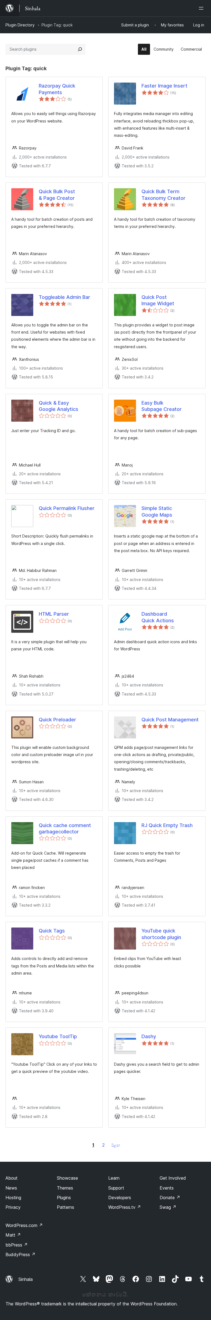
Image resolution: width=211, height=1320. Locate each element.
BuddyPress (20, 1254)
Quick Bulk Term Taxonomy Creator (163, 195)
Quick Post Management (170, 719)
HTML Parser (54, 614)
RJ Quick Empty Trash (167, 825)
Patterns (65, 1207)
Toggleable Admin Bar (64, 297)
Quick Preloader (57, 719)
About (11, 1178)
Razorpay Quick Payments (57, 89)
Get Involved (173, 1178)
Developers (119, 1197)
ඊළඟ (115, 1145)
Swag (168, 1207)
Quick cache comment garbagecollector (65, 828)
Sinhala (25, 1279)
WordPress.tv (124, 1207)
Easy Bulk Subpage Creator (161, 406)
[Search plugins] (79, 49)
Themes (65, 1188)
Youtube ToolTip (58, 1036)
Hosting (13, 1197)
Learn (114, 1178)
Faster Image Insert (164, 86)
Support (116, 1188)
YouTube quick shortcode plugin (161, 934)
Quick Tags (52, 931)
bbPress (16, 1245)
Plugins (64, 1197)
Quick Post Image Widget (157, 300)
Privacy (13, 1207)
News (11, 1188)
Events (167, 1188)
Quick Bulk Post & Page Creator (57, 195)
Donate (170, 1197)
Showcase (67, 1178)
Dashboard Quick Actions (157, 617)
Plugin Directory (20, 25)
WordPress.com (24, 1225)
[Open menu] (202, 8)
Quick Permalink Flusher (67, 508)
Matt (13, 1235)
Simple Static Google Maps (156, 511)
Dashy (148, 1036)
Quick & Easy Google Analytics (58, 406)
